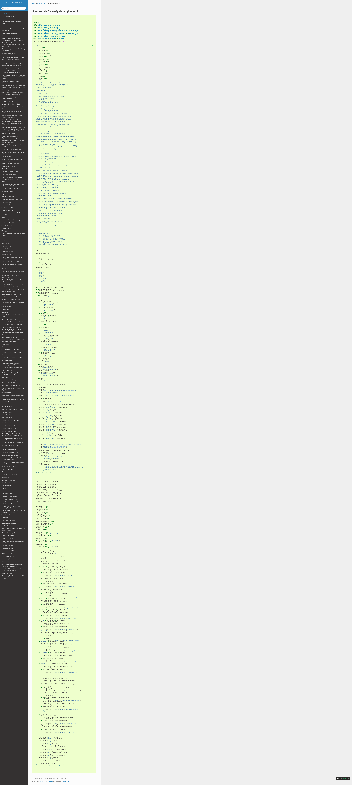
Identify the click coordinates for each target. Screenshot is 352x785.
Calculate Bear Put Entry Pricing (11, 425)
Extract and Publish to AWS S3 (11, 104)
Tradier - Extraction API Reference (11, 385)
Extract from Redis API (8, 26)
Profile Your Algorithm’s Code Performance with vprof (10, 82)
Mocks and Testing (7, 548)
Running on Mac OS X (8, 166)
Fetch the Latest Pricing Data (10, 19)
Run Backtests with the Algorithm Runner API (11, 22)
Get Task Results (6, 485)
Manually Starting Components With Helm (12, 315)
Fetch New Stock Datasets (9, 174)
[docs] (93, 45)
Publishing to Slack (7, 207)
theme (51, 781)
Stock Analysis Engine (14, 2)
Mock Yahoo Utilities (8, 556)
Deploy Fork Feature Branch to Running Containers (13, 234)
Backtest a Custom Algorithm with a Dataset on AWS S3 (12, 111)
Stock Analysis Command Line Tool (12, 294)
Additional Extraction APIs (9, 33)
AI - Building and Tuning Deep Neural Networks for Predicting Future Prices (12, 434)
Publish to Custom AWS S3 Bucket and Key (13, 107)
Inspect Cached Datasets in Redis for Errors (12, 264)
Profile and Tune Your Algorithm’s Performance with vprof (11, 373)
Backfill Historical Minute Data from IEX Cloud (13, 152)
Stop (3, 355)
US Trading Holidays (7, 538)
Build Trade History (7, 417)
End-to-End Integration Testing (11, 220)
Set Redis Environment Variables (11, 299)
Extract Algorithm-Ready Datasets (11, 149)
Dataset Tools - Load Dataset (10, 455)
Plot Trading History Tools (9, 90)
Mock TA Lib (5, 561)
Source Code (5, 477)
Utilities (4, 578)
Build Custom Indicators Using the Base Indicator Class (13, 400)
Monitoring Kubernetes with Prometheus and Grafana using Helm (13, 340)
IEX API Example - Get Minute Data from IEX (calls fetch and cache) (13, 511)
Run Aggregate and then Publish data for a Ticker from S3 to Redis (13, 185)
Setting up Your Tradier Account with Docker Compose (12, 160)
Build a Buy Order (7, 415)
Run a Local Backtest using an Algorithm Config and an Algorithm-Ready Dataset (13, 86)
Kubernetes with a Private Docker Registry (11, 213)
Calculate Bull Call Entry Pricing (11, 420)
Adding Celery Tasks (7, 251)
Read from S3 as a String (9, 483)
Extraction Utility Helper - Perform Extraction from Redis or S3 (12, 569)
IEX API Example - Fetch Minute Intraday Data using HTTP (13, 502)
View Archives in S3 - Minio (10, 188)
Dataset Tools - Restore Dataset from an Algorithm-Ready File (13, 458)
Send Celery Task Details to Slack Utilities (13, 576)
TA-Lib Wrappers (7, 406)
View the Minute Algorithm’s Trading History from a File (12, 54)
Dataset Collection (7, 202)
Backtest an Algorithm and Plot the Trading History (12, 276)
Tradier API (5, 377)
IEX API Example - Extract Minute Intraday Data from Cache (11, 507)
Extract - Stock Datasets (9, 466)
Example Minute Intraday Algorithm (12, 357)
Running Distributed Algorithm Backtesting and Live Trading (10, 364)
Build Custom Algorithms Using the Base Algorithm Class (13, 389)
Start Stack (5, 312)
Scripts (4, 268)
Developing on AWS (8, 101)
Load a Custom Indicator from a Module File (13, 396)
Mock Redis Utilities (7, 553)
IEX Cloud (5, 249)
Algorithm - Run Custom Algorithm (12, 367)
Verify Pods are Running (9, 319)
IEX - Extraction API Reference (10, 499)
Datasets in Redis (7, 205)
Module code (41, 3)
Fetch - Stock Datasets (8, 469)
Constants (5, 488)
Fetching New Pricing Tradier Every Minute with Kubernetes (12, 116)
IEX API (4, 491)
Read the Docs (65, 781)
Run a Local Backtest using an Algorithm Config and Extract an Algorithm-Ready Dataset (13, 76)
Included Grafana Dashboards (10, 349)
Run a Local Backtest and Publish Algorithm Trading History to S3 (11, 71)
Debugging (5, 231)
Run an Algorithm (7, 370)
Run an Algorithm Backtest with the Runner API (12, 257)
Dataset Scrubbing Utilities (9, 533)
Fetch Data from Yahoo (8, 520)
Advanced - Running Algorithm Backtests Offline (13, 145)
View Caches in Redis (8, 191)
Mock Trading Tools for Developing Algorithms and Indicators (12, 565)
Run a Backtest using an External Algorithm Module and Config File (11, 64)
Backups (4, 36)
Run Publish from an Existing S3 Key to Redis (13, 180)
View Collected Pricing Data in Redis (12, 324)
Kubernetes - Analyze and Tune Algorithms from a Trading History (11, 137)
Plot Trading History (7, 360)
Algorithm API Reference (9, 449)
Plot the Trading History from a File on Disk (13, 280)
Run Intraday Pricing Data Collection (12, 322)
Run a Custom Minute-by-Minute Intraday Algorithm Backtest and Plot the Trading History (13, 44)
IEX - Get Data (6, 515)
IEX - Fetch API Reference (9, 496)
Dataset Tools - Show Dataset (10, 452)
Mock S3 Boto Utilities (8, 551)
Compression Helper (8, 472)
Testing (4, 217)
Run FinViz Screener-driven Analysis (12, 177)
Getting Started (6, 156)
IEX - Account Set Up (8, 493)
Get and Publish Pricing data (10, 171)
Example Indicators (7, 392)
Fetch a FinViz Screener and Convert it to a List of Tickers (13, 529)
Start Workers (6, 169)
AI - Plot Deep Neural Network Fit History (11, 446)
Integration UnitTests (8, 222)
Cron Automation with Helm (10, 337)
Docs (34, 3)
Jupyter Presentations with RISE (11, 196)
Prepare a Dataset (7, 228)
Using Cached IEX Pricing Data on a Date (13, 261)
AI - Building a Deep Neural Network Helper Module (12, 439)
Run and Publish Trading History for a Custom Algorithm (12, 97)
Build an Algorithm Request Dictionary (13, 409)
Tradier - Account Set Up (9, 380)
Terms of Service (6, 243)
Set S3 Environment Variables (10, 296)
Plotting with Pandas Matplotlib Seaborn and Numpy (13, 541)
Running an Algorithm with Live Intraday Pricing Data (13, 49)
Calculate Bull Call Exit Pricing (10, 423)
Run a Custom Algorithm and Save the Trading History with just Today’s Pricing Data (13, 59)
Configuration (6, 309)
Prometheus (5, 344)
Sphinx (41, 781)
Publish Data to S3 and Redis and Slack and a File (13, 463)
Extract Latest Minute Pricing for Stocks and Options (13, 29)
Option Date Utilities (8, 535)
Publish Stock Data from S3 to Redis (12, 284)
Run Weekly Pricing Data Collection (12, 330)
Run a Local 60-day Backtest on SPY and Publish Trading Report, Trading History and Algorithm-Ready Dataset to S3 (13, 129)
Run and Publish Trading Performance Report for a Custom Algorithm (12, 93)
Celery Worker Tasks (7, 545)
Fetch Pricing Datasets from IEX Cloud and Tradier (13, 272)
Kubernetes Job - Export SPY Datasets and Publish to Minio (13, 141)
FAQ (3, 240)
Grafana (4, 347)
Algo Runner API (6, 254)
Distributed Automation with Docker (12, 199)
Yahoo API (5, 517)
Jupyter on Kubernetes (8, 133)
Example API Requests (8, 480)
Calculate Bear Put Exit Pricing (10, 428)
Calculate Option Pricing (9, 431)
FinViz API (5, 526)
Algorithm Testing (7, 225)
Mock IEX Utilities (7, 559)
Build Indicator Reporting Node (11, 404)
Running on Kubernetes (8, 210)
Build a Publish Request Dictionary (12, 474)
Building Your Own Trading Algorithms (12, 68)
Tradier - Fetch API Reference (10, 382)
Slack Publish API (7, 573)
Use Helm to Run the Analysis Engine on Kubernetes (13, 303)
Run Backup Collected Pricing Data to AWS (12, 333)
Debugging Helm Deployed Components (13, 352)
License (4, 238)
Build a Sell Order (7, 412)
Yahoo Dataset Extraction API (10, 523)
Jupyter (4, 194)
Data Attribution (6, 246)
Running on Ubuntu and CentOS (11, 163)
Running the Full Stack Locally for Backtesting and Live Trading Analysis (12, 39)
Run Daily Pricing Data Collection (11, 327)
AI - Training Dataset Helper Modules (12, 442)
